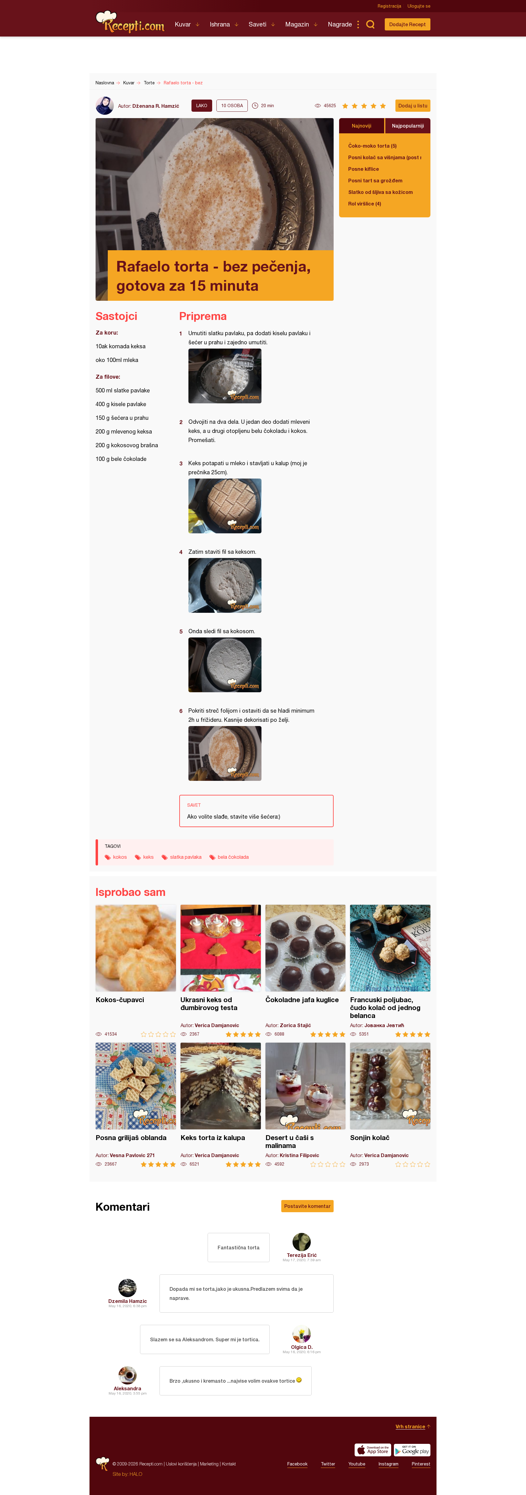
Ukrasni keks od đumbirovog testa (221, 971)
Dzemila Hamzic (127, 1301)
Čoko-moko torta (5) (372, 146)
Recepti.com (131, 22)
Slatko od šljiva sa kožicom (380, 192)
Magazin (297, 24)
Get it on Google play (412, 1450)
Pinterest (421, 1464)
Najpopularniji (408, 125)
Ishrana (220, 24)
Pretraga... (370, 24)
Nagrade (340, 24)
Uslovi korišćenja (181, 1463)
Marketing (209, 1463)
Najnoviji (361, 125)
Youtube (357, 1464)
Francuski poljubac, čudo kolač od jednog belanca (390, 971)
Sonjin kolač (390, 1105)
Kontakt (229, 1463)
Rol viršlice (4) (364, 203)
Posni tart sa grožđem (375, 180)
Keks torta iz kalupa (221, 1105)
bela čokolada (233, 857)
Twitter (328, 1464)
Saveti (257, 24)
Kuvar (183, 24)
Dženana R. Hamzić (155, 106)
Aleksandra (127, 1388)
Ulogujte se (419, 6)
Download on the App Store (373, 1450)
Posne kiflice (363, 169)
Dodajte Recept (407, 24)
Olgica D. (302, 1347)
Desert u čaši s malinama (305, 1105)
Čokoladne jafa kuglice (305, 971)
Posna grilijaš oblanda (136, 1105)
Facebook (297, 1464)
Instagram (388, 1464)
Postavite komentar (307, 1206)
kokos (120, 857)
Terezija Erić (302, 1255)
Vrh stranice (410, 1426)
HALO (136, 1474)
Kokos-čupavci (136, 971)
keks (148, 857)
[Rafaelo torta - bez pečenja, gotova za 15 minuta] (253, 376)
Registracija (389, 6)
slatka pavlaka (186, 857)
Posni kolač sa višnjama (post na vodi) (384, 157)
